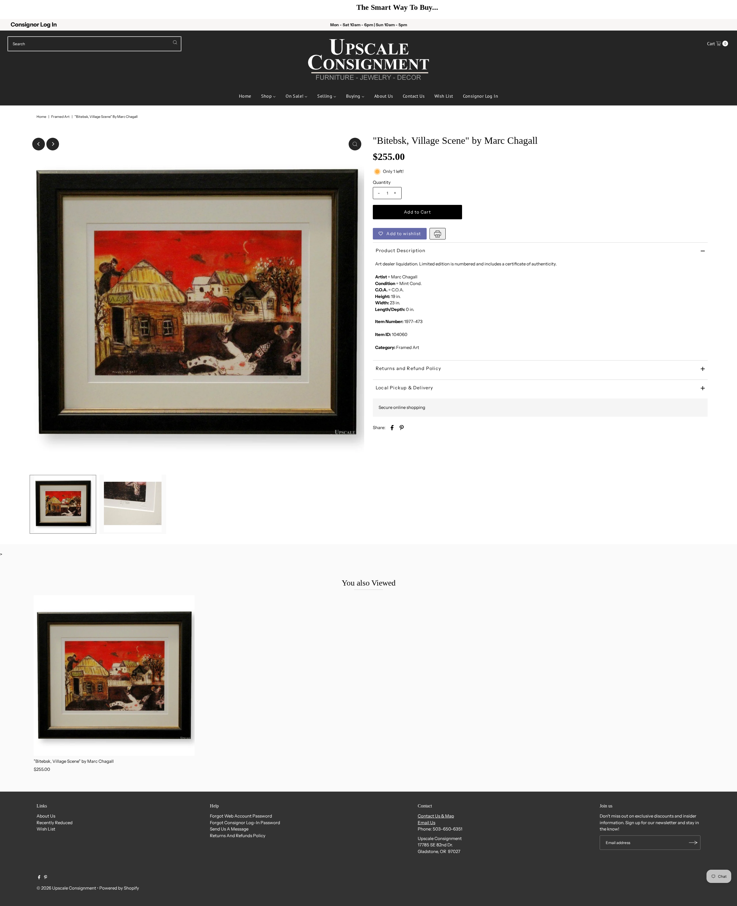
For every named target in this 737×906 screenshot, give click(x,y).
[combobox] (94, 44)
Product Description (401, 250)
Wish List (46, 829)
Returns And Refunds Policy (237, 835)
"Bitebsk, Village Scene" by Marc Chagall (74, 761)
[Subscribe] (693, 842)
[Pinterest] (45, 877)
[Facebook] (39, 877)
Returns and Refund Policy (408, 368)
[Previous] (13, 9)
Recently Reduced (55, 822)
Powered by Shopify (119, 888)
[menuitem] (245, 95)
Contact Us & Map (436, 816)
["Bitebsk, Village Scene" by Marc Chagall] (114, 675)
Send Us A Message (229, 829)
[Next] (724, 9)
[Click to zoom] (355, 144)
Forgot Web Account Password (241, 816)
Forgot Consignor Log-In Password (245, 822)
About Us (46, 816)
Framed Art (60, 116)
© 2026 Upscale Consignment (66, 888)
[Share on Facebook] (392, 427)
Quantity (382, 182)
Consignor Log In (34, 24)
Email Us (426, 822)
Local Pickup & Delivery (404, 387)
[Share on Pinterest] (401, 427)
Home (41, 116)
